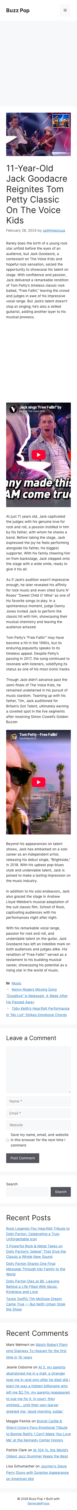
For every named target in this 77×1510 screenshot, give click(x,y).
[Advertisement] (38, 61)
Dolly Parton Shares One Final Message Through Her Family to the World (35, 1269)
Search (12, 1184)
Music (16, 983)
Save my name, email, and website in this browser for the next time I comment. (40, 1140)
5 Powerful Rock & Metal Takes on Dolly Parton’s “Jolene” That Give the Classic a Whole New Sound (36, 1251)
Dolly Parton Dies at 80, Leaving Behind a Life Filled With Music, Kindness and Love (32, 1286)
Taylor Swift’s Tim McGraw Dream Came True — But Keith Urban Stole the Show (35, 1304)
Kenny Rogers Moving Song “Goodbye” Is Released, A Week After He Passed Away (37, 995)
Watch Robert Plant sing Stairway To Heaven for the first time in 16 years (37, 1351)
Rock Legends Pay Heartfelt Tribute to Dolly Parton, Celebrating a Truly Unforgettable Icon (38, 1233)
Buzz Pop (18, 10)
